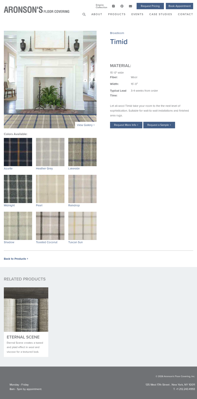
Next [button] (91, 79)
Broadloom (117, 33)
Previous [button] (9, 79)
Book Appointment (180, 6)
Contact (185, 14)
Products (117, 14)
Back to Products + (16, 259)
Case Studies (160, 14)
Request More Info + (126, 125)
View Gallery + (86, 125)
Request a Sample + (159, 125)
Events (137, 14)
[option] (50, 79)
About (96, 14)
